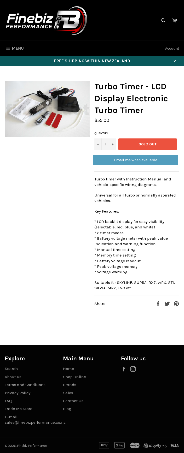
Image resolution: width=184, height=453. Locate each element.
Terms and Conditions (25, 384)
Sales (68, 392)
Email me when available (135, 160)
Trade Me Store (18, 408)
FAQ (8, 400)
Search (11, 368)
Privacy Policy (17, 392)
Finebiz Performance (32, 445)
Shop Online (74, 376)
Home (68, 368)
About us (13, 376)
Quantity (101, 133)
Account (172, 48)
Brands (69, 384)
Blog (67, 408)
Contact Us (73, 400)
